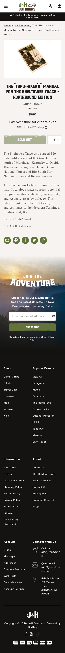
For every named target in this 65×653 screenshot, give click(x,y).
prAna (36, 389)
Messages (10, 556)
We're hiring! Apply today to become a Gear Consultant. (32, 16)
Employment (40, 493)
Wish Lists (10, 575)
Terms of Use (12, 506)
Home (7, 25)
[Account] (50, 7)
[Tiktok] (38, 634)
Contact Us (39, 487)
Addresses (10, 562)
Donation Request (43, 500)
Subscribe (32, 327)
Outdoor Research (43, 415)
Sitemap (8, 513)
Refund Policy (12, 493)
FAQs (35, 506)
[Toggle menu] (5, 6)
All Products (22, 25)
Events (8, 474)
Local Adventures (14, 480)
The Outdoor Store (43, 474)
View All (37, 376)
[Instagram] (31, 634)
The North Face (41, 402)
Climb (7, 383)
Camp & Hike (11, 376)
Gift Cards (10, 467)
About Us (38, 467)
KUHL (36, 422)
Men (6, 402)
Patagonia (38, 383)
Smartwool (38, 396)
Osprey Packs (40, 409)
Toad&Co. (38, 428)
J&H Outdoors (36, 623)
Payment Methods (15, 569)
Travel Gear (10, 389)
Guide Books (32, 104)
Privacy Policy (12, 500)
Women (8, 409)
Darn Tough (39, 441)
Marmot (37, 435)
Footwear (9, 396)
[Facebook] (26, 634)
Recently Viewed (13, 582)
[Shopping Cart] (59, 7)
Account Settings (14, 588)
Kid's (7, 415)
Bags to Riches (41, 480)
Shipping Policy (13, 487)
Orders (8, 549)
